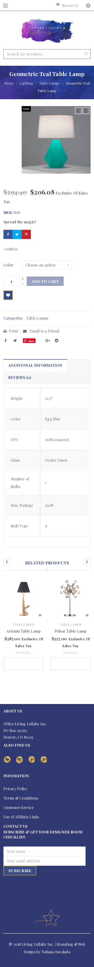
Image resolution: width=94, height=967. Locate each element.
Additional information (35, 365)
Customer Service (18, 807)
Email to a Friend (44, 331)
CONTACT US (15, 826)
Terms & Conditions (20, 798)
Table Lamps (49, 83)
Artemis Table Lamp (23, 631)
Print (13, 331)
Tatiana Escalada (56, 951)
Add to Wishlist (8, 295)
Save (31, 341)
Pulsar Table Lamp (70, 631)
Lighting (26, 83)
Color (8, 265)
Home (9, 83)
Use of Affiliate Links (21, 816)
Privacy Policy (15, 788)
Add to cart (45, 281)
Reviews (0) (19, 377)
